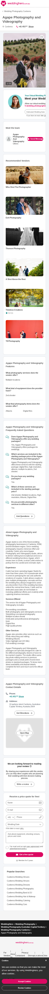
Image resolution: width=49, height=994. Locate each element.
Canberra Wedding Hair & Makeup (21, 896)
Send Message (36, 139)
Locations (39, 956)
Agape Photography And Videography (18, 137)
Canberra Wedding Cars (17, 904)
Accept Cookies (24, 981)
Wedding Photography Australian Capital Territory (23, 927)
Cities (45, 956)
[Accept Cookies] (46, 960)
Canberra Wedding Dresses (18, 885)
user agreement (33, 846)
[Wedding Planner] (15, 104)
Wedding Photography (25, 924)
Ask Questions (22, 516)
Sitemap (31, 956)
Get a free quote (26, 854)
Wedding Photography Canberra (17, 11)
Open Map (24, 733)
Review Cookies (24, 988)
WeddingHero (7, 924)
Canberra (8, 27)
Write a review (23, 784)
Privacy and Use (25, 956)
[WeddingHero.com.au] (15, 3)
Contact (18, 956)
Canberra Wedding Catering (18, 900)
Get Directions (23, 713)
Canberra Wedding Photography (20, 889)
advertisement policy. (18, 849)
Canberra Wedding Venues (18, 877)
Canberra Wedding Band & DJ (19, 893)
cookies (11, 973)
